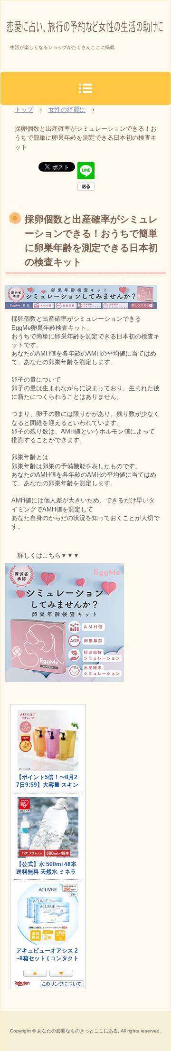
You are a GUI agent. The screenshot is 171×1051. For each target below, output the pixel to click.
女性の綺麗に (67, 109)
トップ (24, 109)
